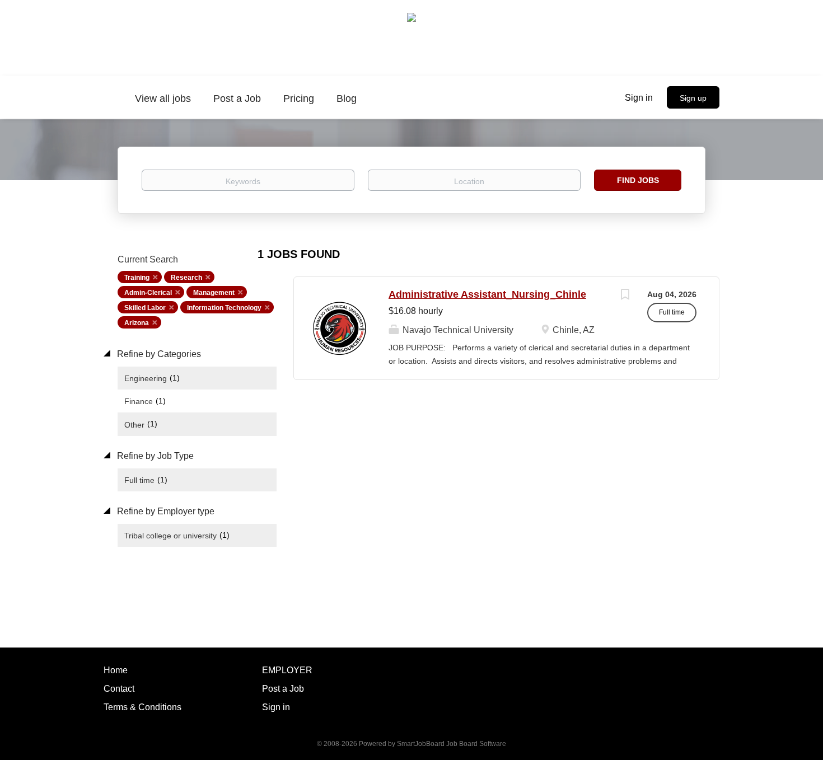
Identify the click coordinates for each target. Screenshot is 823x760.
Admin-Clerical (148, 293)
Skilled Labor (145, 308)
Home (116, 670)
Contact (119, 688)
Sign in (639, 97)
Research (186, 278)
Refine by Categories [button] (158, 354)
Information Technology (224, 308)
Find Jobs (638, 180)
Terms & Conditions (142, 707)
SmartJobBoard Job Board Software (451, 744)
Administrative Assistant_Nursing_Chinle (487, 294)
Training (136, 278)
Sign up (693, 97)
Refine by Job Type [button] (154, 456)
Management (214, 293)
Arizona (136, 323)
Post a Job (283, 688)
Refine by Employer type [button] (164, 511)
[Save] (624, 296)
